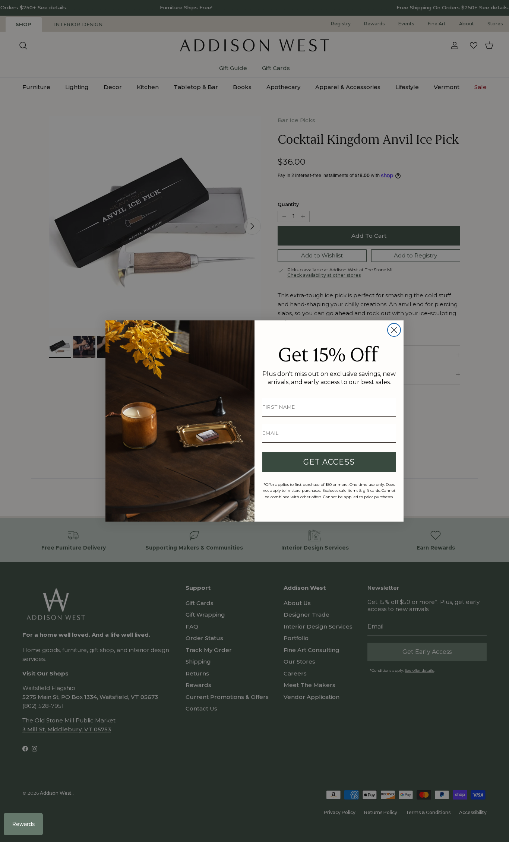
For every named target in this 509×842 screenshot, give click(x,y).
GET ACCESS (329, 462)
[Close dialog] (394, 329)
